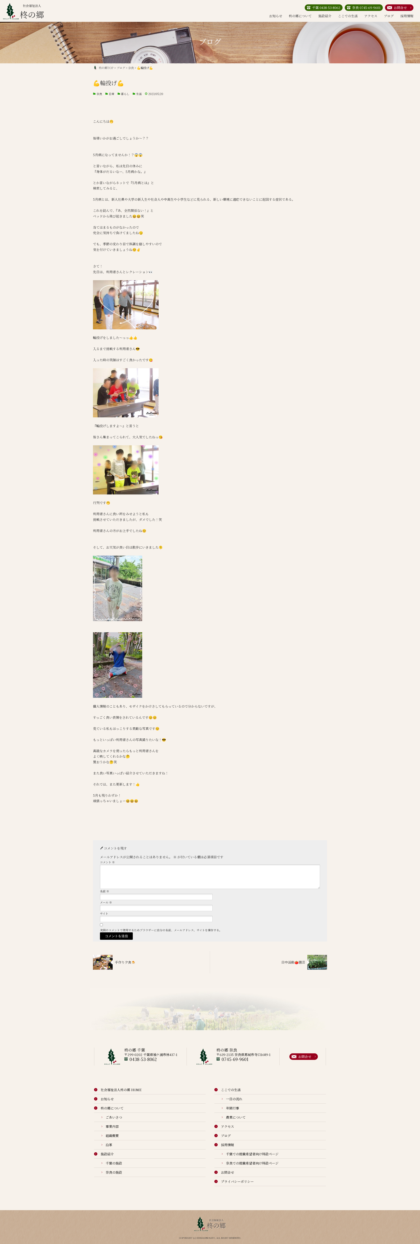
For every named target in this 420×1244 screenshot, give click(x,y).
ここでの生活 (348, 16)
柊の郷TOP (106, 68)
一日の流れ (234, 1099)
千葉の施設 (114, 1163)
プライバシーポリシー (237, 1181)
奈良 (99, 94)
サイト (104, 913)
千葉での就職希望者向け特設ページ (252, 1154)
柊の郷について (300, 16)
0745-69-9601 (235, 1059)
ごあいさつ (114, 1117)
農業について (236, 1117)
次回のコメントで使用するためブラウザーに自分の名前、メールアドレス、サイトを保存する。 (161, 930)
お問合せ (400, 7)
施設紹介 (324, 16)
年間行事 (232, 1108)
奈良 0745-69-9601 (366, 7)
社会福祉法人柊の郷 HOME (121, 1089)
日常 (111, 94)
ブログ (389, 16)
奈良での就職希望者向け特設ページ (252, 1163)
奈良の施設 (114, 1172)
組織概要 (112, 1135)
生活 (139, 94)
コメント (107, 862)
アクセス (370, 16)
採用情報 (406, 16)
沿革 (109, 1144)
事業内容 (112, 1126)
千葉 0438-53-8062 (326, 7)
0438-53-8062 (143, 1059)
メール (106, 902)
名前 (104, 891)
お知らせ (275, 16)
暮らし (125, 94)
